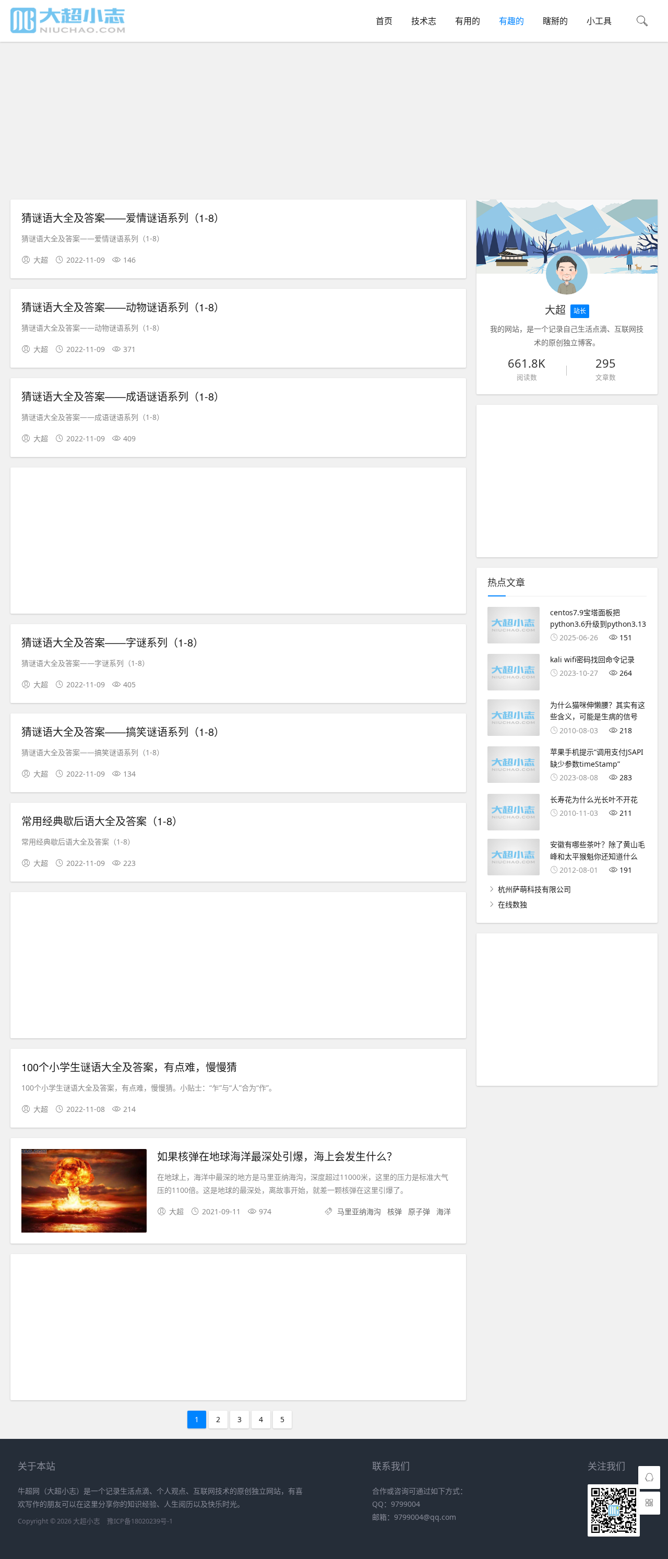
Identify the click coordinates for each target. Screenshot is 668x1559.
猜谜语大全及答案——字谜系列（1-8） (112, 642)
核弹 (394, 1211)
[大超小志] (67, 32)
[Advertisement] (336, 122)
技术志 (423, 21)
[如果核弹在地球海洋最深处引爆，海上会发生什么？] (84, 1192)
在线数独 (512, 904)
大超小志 (86, 1521)
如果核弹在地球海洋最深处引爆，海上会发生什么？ (277, 1156)
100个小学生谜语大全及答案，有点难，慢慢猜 (129, 1066)
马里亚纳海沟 (359, 1211)
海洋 (443, 1211)
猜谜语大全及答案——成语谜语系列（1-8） (122, 396)
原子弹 (419, 1211)
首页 (384, 21)
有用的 (467, 21)
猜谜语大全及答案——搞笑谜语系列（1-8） (122, 731)
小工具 (599, 21)
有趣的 (511, 21)
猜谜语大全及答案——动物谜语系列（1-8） (122, 306)
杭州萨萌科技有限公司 (534, 889)
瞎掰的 (555, 21)
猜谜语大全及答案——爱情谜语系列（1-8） (122, 217)
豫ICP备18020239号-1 (140, 1521)
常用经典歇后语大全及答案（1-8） (102, 820)
